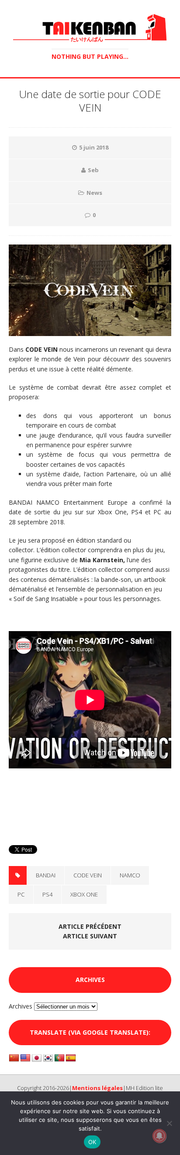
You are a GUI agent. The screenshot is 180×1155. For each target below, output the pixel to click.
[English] (25, 1058)
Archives (20, 1006)
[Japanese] (36, 1058)
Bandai (45, 875)
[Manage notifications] (159, 1136)
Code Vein (87, 875)
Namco (130, 875)
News (94, 193)
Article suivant (90, 936)
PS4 (47, 894)
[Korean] (48, 1058)
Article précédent (90, 926)
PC (20, 894)
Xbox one (84, 894)
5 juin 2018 (93, 147)
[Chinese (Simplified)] (14, 1058)
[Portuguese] (59, 1058)
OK (92, 1141)
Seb (93, 170)
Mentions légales (97, 1088)
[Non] (169, 1123)
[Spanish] (71, 1058)
